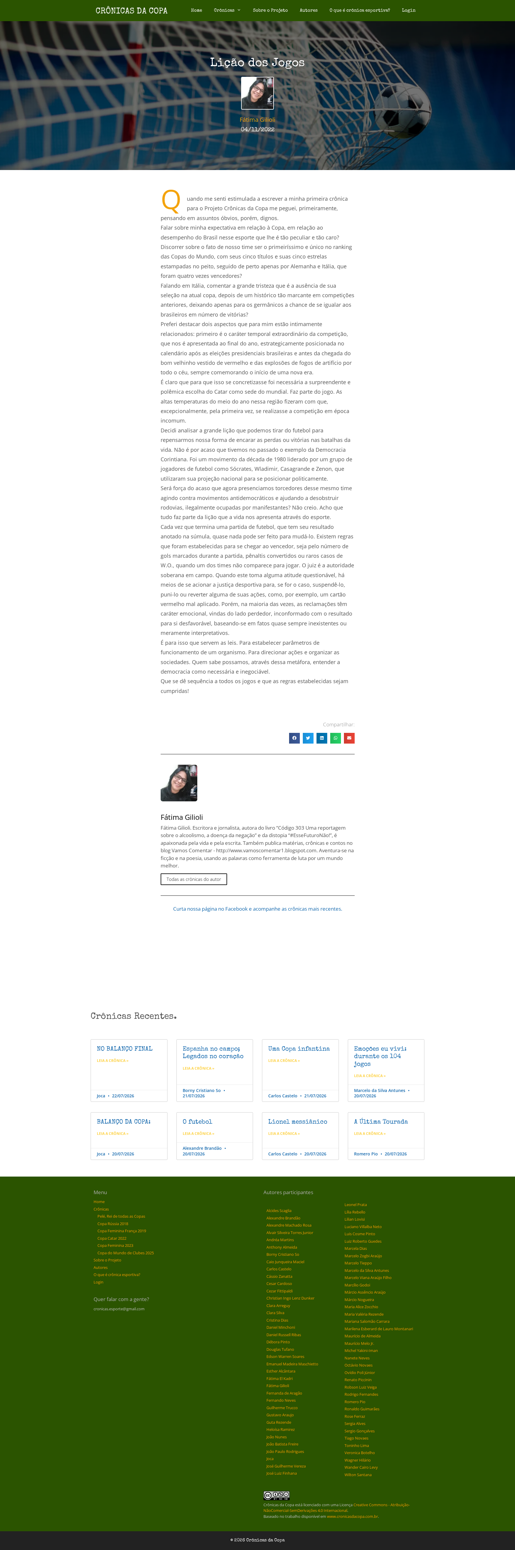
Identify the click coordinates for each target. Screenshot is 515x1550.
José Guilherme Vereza (286, 1466)
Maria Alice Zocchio (361, 1306)
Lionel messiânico (297, 1122)
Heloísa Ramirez (280, 1429)
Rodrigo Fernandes (361, 1394)
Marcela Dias (356, 1248)
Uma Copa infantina (299, 1049)
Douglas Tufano (280, 1349)
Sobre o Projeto (270, 10)
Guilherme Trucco (282, 1407)
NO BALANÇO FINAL (125, 1049)
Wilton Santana (358, 1474)
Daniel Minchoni (280, 1327)
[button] (294, 738)
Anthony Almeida (281, 1247)
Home (196, 10)
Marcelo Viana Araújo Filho (368, 1277)
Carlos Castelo (278, 1269)
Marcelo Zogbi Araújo (363, 1255)
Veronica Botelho (360, 1452)
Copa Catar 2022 (111, 1238)
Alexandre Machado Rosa (288, 1225)
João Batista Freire (282, 1444)
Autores (309, 10)
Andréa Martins (280, 1239)
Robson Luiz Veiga (361, 1387)
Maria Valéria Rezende (364, 1314)
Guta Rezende (278, 1422)
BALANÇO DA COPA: (124, 1122)
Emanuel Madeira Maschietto (292, 1364)
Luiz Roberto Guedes (363, 1241)
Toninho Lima (357, 1445)
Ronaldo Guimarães (362, 1409)
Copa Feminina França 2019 (121, 1230)
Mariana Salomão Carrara (367, 1321)
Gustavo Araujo (280, 1414)
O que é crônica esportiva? (360, 10)
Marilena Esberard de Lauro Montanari (379, 1328)
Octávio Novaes (359, 1365)
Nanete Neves (357, 1358)
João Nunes (276, 1437)
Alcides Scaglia (278, 1210)
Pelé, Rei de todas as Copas (121, 1216)
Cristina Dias (277, 1320)
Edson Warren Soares (285, 1356)
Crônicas (224, 10)
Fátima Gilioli (277, 1385)
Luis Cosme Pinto (360, 1233)
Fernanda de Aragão (284, 1393)
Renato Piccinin (358, 1379)
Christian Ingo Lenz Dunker (290, 1298)
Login (408, 10)
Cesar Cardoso (279, 1283)
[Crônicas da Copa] (132, 10)
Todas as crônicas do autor (194, 879)
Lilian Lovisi (355, 1219)
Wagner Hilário (358, 1460)
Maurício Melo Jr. (359, 1343)
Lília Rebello (355, 1212)
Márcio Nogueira (359, 1299)
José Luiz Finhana (281, 1473)
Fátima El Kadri (279, 1378)
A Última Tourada (381, 1122)
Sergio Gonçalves (360, 1431)
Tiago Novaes (356, 1438)
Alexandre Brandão (283, 1218)
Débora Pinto (278, 1342)
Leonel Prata (356, 1204)
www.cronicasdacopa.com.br (352, 1516)
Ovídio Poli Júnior (360, 1372)
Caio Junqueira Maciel (285, 1261)
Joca (270, 1458)
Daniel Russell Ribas (283, 1334)
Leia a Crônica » (112, 1060)
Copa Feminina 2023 (115, 1245)
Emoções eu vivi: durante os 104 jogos (380, 1056)
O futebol (197, 1122)
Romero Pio (355, 1401)
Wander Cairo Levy (361, 1467)
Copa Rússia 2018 (112, 1223)
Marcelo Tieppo (358, 1263)
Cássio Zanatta (279, 1276)
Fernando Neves (281, 1400)
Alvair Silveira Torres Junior (289, 1232)
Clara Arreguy (278, 1305)
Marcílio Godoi (357, 1285)
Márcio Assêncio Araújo (365, 1292)
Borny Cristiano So (282, 1254)
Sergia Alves (355, 1423)
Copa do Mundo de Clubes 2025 (125, 1252)
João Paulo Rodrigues (285, 1451)
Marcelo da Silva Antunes (367, 1270)
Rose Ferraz (355, 1416)
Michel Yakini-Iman (361, 1350)
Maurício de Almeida (363, 1336)
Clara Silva (275, 1312)
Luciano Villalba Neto (363, 1226)
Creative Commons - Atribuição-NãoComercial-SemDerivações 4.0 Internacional (336, 1507)
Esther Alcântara (280, 1371)
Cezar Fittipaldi (279, 1291)
